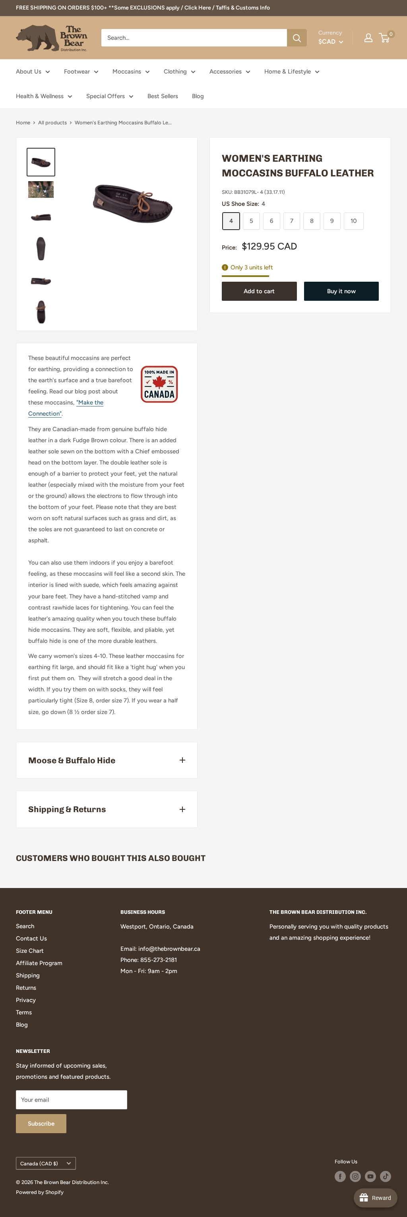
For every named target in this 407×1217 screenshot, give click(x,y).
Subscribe (41, 1123)
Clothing (175, 71)
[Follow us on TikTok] (385, 1176)
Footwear (77, 71)
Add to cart (259, 291)
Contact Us (31, 938)
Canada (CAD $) (39, 1164)
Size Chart (30, 950)
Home (23, 123)
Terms (24, 1012)
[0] (385, 38)
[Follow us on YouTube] (370, 1176)
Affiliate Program (39, 963)
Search (25, 926)
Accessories (225, 71)
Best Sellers (162, 96)
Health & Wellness (40, 96)
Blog (198, 96)
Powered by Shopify (40, 1192)
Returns (26, 987)
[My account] (368, 37)
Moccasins (126, 71)
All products (52, 123)
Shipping (28, 975)
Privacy (26, 1000)
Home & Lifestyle (287, 71)
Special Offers (105, 96)
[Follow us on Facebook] (340, 1176)
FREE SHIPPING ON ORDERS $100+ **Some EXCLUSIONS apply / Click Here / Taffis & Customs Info (143, 7)
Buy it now (341, 291)
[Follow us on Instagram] (355, 1176)
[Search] (297, 37)
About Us (28, 71)
